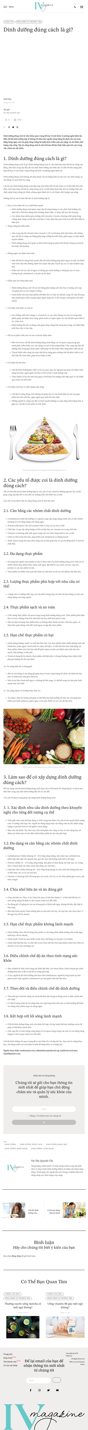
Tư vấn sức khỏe (10, 1366)
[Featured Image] (22, 1327)
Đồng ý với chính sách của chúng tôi (45, 1116)
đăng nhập (16, 1256)
